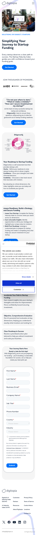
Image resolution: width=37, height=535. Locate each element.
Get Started (9, 67)
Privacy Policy (28, 497)
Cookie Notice (28, 505)
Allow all (19, 283)
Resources (16, 505)
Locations (27, 509)
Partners (15, 501)
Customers (16, 497)
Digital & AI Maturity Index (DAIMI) (6, 499)
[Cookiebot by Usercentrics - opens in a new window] (26, 244)
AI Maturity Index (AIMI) (6, 506)
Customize (17, 289)
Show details (26, 277)
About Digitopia (18, 509)
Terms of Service (29, 501)
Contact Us (27, 513)
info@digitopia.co (7, 531)
